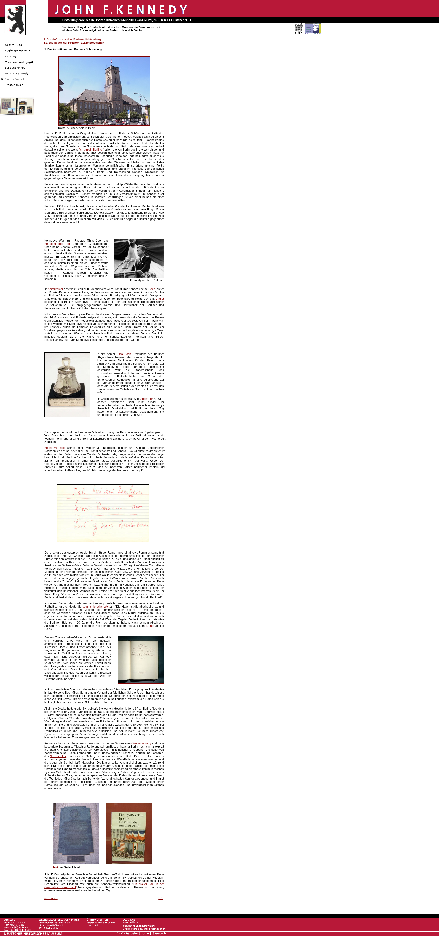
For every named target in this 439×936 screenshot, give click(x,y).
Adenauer (146, 399)
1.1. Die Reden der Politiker (61, 42)
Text (55, 867)
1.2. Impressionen (92, 42)
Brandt (160, 298)
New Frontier (58, 756)
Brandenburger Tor (57, 243)
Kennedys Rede (55, 447)
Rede (151, 289)
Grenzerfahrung (141, 743)
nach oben (51, 898)
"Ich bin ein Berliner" (91, 149)
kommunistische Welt (96, 606)
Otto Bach (124, 354)
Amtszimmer (55, 289)
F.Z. (160, 898)
